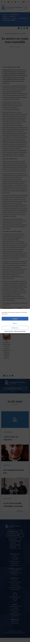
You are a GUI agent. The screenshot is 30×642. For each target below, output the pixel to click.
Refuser (15, 323)
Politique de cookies (8, 331)
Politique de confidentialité (20, 331)
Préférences (15, 328)
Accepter (15, 318)
